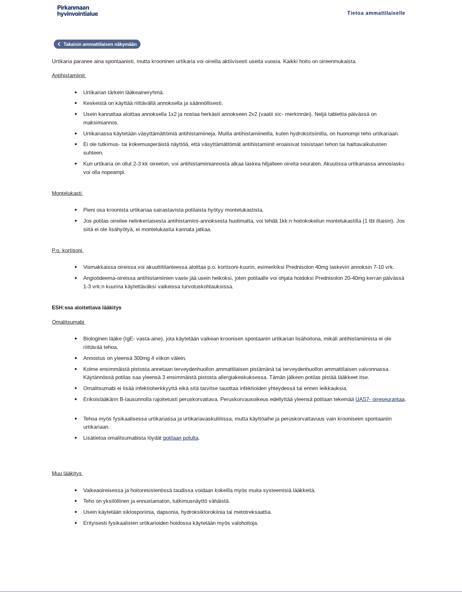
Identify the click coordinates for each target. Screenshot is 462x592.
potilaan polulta (180, 438)
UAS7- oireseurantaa (379, 399)
